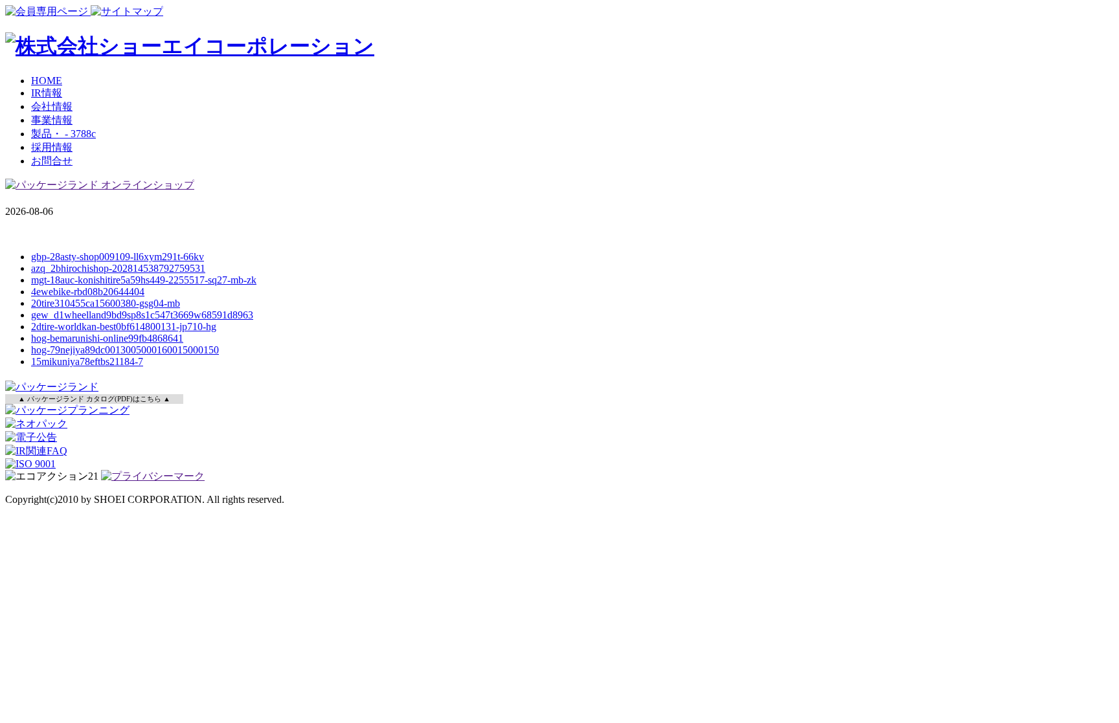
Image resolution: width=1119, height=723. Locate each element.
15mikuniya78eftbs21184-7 (87, 361)
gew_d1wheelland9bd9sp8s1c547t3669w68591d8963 (142, 314)
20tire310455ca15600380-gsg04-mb (105, 303)
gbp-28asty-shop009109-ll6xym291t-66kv (117, 256)
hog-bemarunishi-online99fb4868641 (107, 338)
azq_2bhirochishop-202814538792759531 (118, 268)
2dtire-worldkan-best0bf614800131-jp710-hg (123, 326)
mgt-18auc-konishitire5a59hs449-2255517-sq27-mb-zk (143, 279)
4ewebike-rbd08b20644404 (87, 291)
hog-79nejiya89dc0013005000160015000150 (125, 349)
